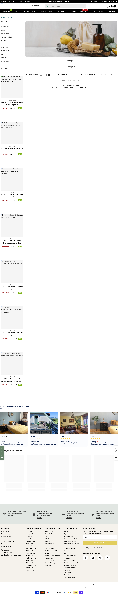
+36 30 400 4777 (9, 552)
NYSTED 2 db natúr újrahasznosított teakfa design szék (12, 104)
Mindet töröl (84, 88)
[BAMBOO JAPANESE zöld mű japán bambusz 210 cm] (12, 179)
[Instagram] (92, 557)
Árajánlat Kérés (103, 1)
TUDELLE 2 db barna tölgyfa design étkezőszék (12, 150)
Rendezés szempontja (87, 75)
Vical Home (12, 100)
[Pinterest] (100, 557)
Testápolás (11, 17)
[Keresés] (65, 6)
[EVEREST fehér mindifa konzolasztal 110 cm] (12, 317)
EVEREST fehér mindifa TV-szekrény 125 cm (12, 288)
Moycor (12, 238)
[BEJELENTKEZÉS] (107, 7)
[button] (41, 75)
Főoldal (3, 17)
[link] (71, 39)
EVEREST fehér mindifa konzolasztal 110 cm (12, 334)
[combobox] (67, 6)
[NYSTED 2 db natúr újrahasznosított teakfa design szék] (12, 87)
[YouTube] (107, 557)
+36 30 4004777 (7, 1)
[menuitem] (12, 27)
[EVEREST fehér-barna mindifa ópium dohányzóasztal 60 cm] (12, 225)
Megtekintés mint (32, 75)
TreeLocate (12, 192)
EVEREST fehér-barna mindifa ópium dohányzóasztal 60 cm (12, 242)
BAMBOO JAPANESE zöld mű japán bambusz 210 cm (12, 196)
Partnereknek (37, 6)
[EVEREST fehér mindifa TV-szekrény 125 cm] (12, 271)
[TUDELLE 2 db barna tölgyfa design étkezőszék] (12, 133)
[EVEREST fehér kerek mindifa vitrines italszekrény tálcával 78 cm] (12, 363)
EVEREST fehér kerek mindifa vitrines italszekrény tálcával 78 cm (12, 380)
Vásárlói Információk (93, 1)
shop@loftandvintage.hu (24, 1)
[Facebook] (85, 557)
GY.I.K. (84, 1)
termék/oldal (62, 75)
